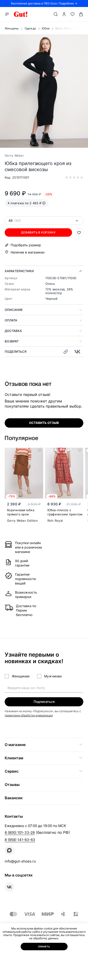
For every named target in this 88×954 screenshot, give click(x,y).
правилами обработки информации (29, 715)
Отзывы (12, 784)
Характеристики (19, 271)
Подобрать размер (26, 245)
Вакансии (14, 798)
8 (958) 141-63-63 (20, 840)
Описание (14, 310)
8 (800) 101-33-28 (20, 832)
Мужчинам (53, 676)
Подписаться (44, 702)
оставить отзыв (44, 423)
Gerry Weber (14, 155)
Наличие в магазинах (28, 252)
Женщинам (21, 676)
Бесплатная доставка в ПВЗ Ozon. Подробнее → (44, 3)
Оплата (11, 320)
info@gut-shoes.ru (20, 861)
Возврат (12, 341)
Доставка (13, 331)
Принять (44, 946)
